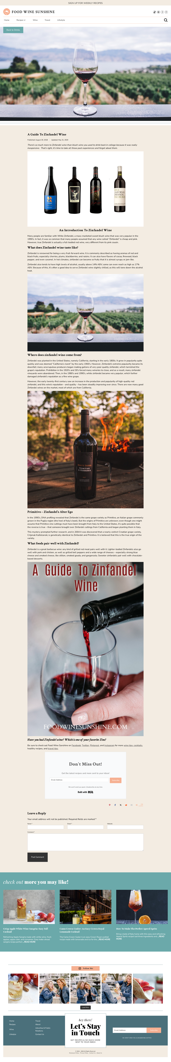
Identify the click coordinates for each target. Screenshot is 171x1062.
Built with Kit (85, 792)
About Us (99, 1053)
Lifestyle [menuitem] (61, 20)
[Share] (115, 805)
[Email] (131, 805)
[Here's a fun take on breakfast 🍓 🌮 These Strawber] (148, 989)
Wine (11, 1029)
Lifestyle (12, 1034)
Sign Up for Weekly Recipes (85, 3)
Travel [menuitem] (47, 20)
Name (29, 824)
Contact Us (39, 1034)
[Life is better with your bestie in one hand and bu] (117, 989)
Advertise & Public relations (42, 1029)
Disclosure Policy (74, 1053)
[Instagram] (158, 12)
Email (69, 824)
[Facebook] (162, 12)
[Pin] (109, 805)
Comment (31, 832)
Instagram (109, 745)
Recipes (12, 1024)
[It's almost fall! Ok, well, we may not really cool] (23, 989)
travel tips (53, 748)
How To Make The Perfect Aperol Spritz (136, 928)
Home (11, 1021)
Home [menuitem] (6, 20)
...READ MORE (29, 942)
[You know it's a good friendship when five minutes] (85, 989)
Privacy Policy (84, 1053)
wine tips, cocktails (133, 745)
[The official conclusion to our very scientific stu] (54, 989)
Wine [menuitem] (35, 20)
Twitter (85, 745)
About (37, 1024)
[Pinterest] (166, 12)
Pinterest (94, 745)
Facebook (76, 745)
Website (109, 824)
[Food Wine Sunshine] (6, 11)
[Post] (120, 805)
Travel (37, 1021)
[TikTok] (154, 12)
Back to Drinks (13, 30)
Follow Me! (88, 968)
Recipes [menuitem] (20, 20)
